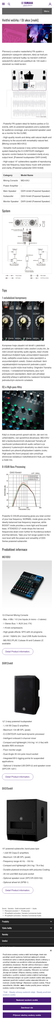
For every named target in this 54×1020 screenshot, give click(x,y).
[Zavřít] (51, 950)
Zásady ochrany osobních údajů (22, 992)
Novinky (5, 934)
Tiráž (5, 992)
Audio (35, 908)
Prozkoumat (25, 911)
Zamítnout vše (27, 1007)
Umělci (5, 940)
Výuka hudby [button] (7, 927)
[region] (27, 983)
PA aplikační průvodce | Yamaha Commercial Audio (23, 913)
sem (22, 985)
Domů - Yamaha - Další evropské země (16, 908)
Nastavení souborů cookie (27, 1000)
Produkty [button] (5, 921)
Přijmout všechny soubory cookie (27, 1015)
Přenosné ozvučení (11, 911)
